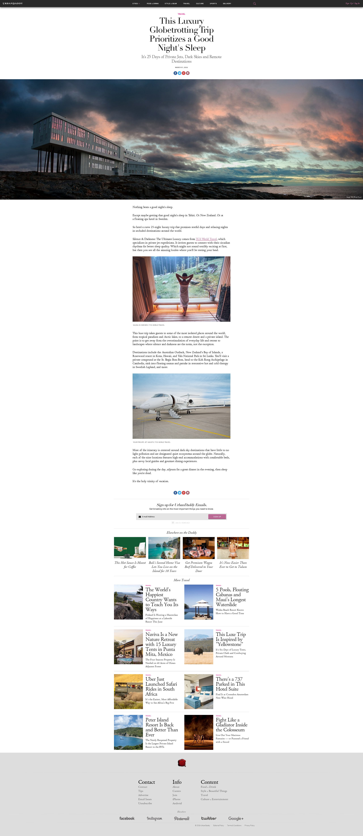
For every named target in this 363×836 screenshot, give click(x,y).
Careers (177, 791)
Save (183, 73)
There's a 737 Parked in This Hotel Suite (230, 684)
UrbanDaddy (13, 3)
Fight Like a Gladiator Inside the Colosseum (231, 724)
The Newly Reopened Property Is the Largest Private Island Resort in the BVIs (160, 743)
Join (175, 795)
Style (171, 4)
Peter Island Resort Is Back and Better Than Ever (161, 727)
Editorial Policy (218, 825)
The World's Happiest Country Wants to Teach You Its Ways (161, 599)
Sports (213, 4)
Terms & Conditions (234, 825)
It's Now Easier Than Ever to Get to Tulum (233, 564)
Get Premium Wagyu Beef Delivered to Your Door (199, 566)
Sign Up (349, 3)
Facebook (127, 819)
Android (177, 803)
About (176, 787)
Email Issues (145, 799)
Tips (140, 791)
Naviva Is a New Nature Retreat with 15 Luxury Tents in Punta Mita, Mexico (161, 644)
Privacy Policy (250, 825)
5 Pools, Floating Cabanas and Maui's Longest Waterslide (232, 597)
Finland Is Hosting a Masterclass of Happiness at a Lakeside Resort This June (161, 618)
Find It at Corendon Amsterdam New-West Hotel (232, 696)
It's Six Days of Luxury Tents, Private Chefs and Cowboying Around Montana (231, 653)
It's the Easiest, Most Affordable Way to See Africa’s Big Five (161, 701)
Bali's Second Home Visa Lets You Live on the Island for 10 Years (164, 566)
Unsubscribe (145, 803)
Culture (200, 4)
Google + (235, 819)
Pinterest (181, 819)
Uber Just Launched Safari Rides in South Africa (161, 687)
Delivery (227, 4)
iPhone (176, 799)
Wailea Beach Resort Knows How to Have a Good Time (230, 611)
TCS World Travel (206, 239)
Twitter (209, 819)
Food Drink (153, 4)
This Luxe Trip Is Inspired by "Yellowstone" (231, 639)
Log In (357, 3)
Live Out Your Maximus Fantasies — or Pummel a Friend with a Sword (232, 739)
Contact (142, 787)
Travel (186, 4)
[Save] (188, 73)
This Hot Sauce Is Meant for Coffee (130, 564)
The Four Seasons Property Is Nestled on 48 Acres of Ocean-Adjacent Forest (160, 663)
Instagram (154, 819)
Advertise (143, 795)
